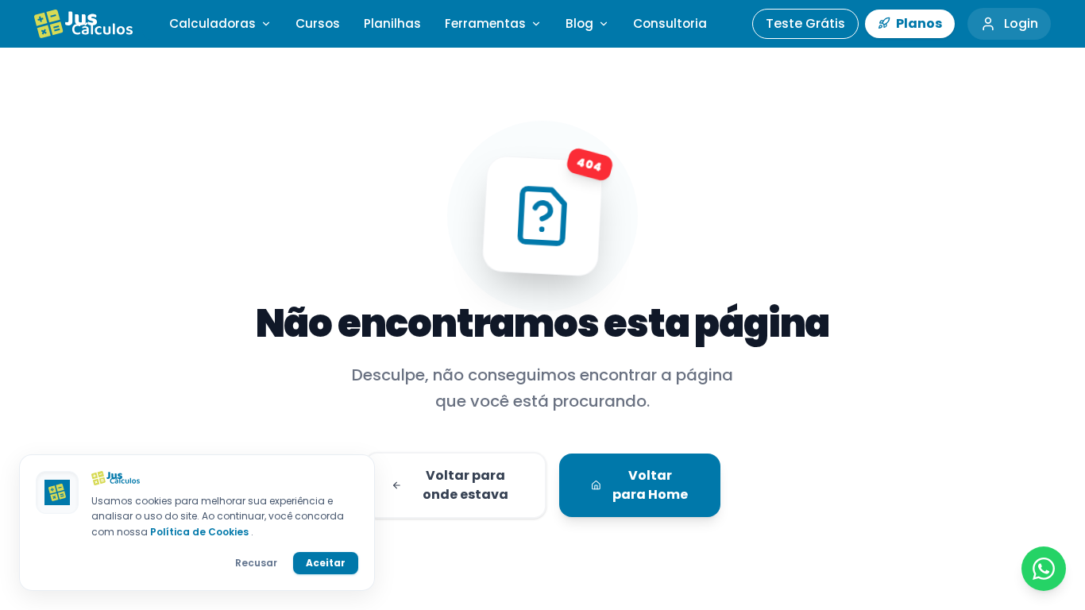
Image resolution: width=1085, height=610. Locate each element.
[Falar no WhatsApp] (1043, 568)
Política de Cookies (200, 532)
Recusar (256, 562)
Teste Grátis (805, 23)
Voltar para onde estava (465, 485)
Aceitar (326, 562)
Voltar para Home (650, 485)
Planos (918, 23)
